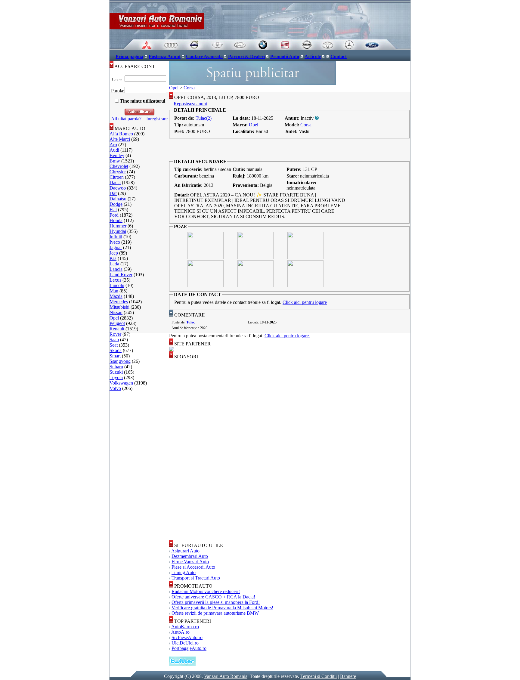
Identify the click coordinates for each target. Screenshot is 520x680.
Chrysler (118, 171)
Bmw (115, 160)
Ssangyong (120, 361)
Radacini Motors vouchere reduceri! (206, 591)
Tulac (190, 322)
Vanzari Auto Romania (225, 676)
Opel (114, 317)
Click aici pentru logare (305, 302)
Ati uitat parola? (126, 118)
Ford (114, 215)
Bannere (348, 676)
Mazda (116, 296)
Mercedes (119, 301)
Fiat (113, 209)
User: (117, 79)
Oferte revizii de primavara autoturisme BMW (215, 613)
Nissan (116, 312)
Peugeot (117, 323)
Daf (113, 193)
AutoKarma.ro (185, 626)
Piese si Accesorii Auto (193, 567)
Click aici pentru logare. (287, 335)
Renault (117, 328)
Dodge (116, 204)
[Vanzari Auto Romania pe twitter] (182, 664)
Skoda (116, 350)
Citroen (117, 177)
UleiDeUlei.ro (185, 642)
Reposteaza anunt (190, 103)
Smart (115, 355)
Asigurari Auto (185, 550)
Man (114, 290)
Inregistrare (157, 118)
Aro (113, 144)
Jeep (114, 252)
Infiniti (116, 236)
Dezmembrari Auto (190, 556)
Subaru (116, 366)
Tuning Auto (184, 572)
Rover (115, 334)
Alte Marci (120, 139)
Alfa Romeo (121, 133)
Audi (114, 150)
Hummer (118, 225)
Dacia (115, 182)
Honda (116, 220)
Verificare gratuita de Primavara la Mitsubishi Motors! (222, 607)
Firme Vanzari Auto (190, 561)
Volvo (115, 388)
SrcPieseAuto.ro (187, 637)
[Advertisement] (289, 149)
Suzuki (116, 372)
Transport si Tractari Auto (196, 577)
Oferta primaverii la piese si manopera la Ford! (216, 602)
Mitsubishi (119, 307)
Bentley (117, 155)
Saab (114, 339)
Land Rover (121, 274)
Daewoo (118, 187)
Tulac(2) (204, 118)
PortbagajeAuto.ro (189, 648)
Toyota (116, 377)
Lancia (116, 269)
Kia (113, 258)
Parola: (117, 90)
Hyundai (118, 231)
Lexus (115, 280)
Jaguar (116, 247)
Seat (114, 345)
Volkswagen (121, 382)
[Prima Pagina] (260, 48)
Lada (114, 263)
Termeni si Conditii (318, 676)
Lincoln (117, 285)
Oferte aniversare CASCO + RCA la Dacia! (213, 596)
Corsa (189, 87)
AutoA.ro (180, 632)
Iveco (115, 242)
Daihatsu (118, 198)
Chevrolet (119, 166)
